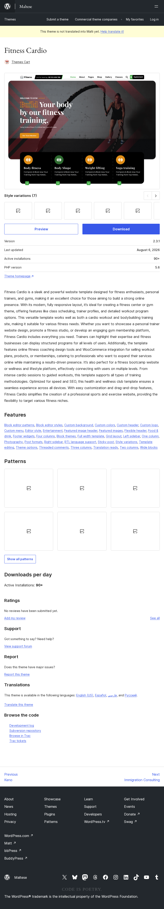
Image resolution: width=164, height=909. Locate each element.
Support (90, 806)
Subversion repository (25, 730)
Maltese (20, 877)
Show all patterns (20, 559)
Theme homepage (17, 276)
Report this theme (17, 674)
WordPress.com (18, 836)
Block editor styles (49, 425)
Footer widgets (24, 436)
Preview (41, 229)
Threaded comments (54, 447)
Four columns (45, 436)
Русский (131, 695)
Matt (10, 843)
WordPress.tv (97, 822)
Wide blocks (149, 447)
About (9, 799)
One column (150, 436)
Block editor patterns (19, 425)
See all (155, 618)
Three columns (81, 447)
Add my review (14, 618)
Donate (132, 814)
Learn (88, 799)
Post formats (33, 442)
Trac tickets (17, 741)
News (8, 806)
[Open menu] (157, 6)
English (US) (84, 695)
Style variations (126, 442)
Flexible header (135, 430)
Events (129, 806)
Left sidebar (131, 436)
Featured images (111, 430)
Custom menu (13, 430)
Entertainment (53, 430)
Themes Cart (21, 62)
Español (100, 695)
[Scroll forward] (156, 195)
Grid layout (114, 436)
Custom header (127, 425)
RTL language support (80, 442)
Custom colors (105, 425)
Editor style (33, 430)
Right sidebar (53, 442)
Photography (13, 442)
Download (121, 229)
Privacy (10, 822)
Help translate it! (112, 31)
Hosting (10, 814)
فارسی (112, 695)
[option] (28, 488)
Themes (10, 19)
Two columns (129, 447)
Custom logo (149, 425)
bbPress (13, 850)
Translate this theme (18, 704)
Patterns (51, 822)
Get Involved (134, 799)
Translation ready (105, 447)
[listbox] (82, 510)
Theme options (26, 447)
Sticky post (106, 442)
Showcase (52, 799)
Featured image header (80, 430)
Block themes (66, 436)
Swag (130, 822)
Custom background (78, 425)
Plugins (49, 814)
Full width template (91, 436)
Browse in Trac (20, 735)
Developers (93, 814)
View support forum (18, 646)
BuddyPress (16, 858)
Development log (21, 725)
